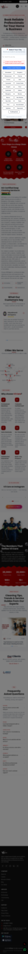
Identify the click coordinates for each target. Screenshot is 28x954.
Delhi (20, 79)
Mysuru (8, 97)
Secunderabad (19, 104)
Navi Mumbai (20, 97)
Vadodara (8, 108)
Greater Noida (19, 83)
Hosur (19, 86)
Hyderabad (8, 90)
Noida (19, 101)
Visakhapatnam (14, 111)
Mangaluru (8, 94)
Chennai (20, 76)
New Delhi (8, 101)
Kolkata (20, 90)
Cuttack (8, 79)
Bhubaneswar (8, 76)
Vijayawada (20, 108)
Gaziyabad (8, 83)
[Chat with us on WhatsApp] (25, 950)
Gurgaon (8, 86)
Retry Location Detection (14, 68)
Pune (8, 104)
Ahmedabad (8, 72)
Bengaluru (19, 72)
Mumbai (20, 94)
